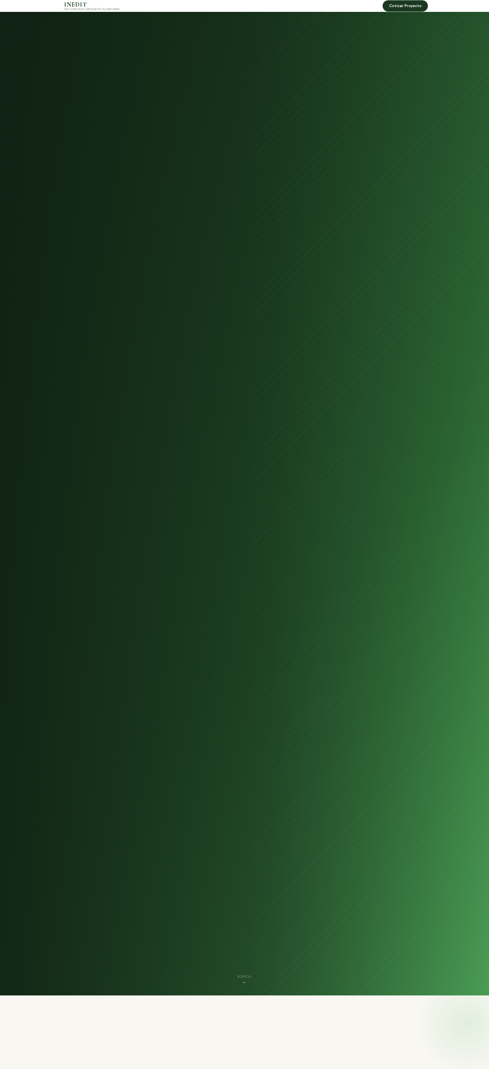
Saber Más (78, 521)
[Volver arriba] (473, 1059)
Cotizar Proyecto (405, 5)
